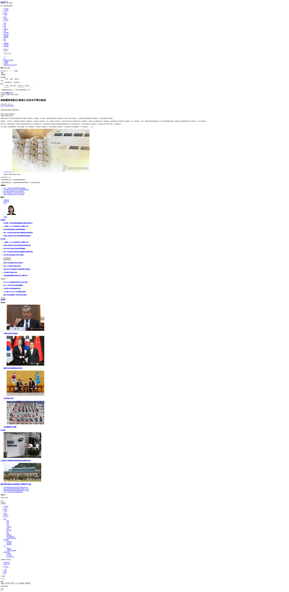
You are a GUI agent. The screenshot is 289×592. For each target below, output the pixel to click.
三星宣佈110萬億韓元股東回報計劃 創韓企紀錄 (15, 460)
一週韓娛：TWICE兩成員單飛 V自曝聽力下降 (16, 226)
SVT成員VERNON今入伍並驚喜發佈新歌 (15, 291)
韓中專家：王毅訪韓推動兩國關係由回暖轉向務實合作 (18, 223)
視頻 (5, 40)
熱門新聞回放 (10, 536)
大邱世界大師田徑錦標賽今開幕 (12, 288)
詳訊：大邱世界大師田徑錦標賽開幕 (13, 285)
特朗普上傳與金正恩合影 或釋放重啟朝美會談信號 (17, 235)
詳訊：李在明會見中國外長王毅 (12, 266)
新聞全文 (17, 79)
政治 (5, 24)
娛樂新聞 (6, 46)
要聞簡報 (6, 37)
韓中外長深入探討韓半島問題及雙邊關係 (14, 248)
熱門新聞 (6, 44)
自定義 (27, 85)
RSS (5, 58)
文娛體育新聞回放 (11, 538)
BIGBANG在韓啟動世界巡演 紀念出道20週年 (16, 282)
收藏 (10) (6, 49)
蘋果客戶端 (7, 564)
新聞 (5, 519)
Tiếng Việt (6, 516)
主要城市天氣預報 (8, 60)
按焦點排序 (17, 82)
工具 (5, 546)
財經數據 (6, 35)
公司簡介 (6, 63)
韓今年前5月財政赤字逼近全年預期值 (13, 191)
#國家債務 (6, 200)
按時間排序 (8, 82)
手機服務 (6, 61)
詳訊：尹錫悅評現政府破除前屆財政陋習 (14, 188)
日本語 (5, 511)
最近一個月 (13, 85)
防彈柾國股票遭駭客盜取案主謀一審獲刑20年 (16, 275)
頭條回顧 (6, 43)
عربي (5, 512)
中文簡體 (3, 503)
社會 (5, 27)
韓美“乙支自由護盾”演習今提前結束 (13, 262)
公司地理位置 (10, 557)
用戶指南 (9, 555)
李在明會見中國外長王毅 (10, 272)
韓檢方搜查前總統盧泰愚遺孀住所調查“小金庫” (16, 489)
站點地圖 (6, 566)
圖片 (5, 39)
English (5, 509)
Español (5, 513)
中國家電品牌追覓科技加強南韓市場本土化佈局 (16, 490)
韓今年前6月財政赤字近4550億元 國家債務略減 (16, 189)
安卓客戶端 (7, 562)
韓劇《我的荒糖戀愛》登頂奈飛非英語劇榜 (15, 294)
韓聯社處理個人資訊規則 (10, 65)
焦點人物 (6, 34)
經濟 (5, 26)
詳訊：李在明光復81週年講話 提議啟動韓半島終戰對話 (18, 232)
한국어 (5, 508)
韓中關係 (6, 32)
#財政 (5, 203)
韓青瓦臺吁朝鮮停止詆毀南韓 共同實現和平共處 (16, 484)
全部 (6, 79)
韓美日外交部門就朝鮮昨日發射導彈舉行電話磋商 (17, 269)
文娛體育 (6, 29)
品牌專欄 (6, 539)
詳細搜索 (3, 74)
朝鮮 (5, 31)
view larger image (8, 171)
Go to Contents (4, 1)
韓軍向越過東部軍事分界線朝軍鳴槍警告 (14, 229)
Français (6, 515)
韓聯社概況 (7, 552)
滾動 (5, 23)
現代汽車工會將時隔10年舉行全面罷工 (14, 255)
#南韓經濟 (6, 201)
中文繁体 (6, 506)
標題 (11, 79)
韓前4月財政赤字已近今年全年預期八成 (14, 192)
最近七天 (20, 85)
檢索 (2, 72)
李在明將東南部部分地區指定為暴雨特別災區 (16, 487)
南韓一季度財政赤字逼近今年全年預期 (14, 194)
